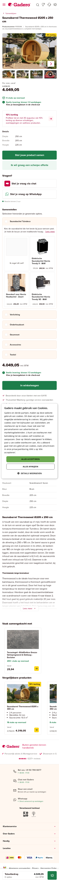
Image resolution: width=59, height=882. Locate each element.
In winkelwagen (29, 385)
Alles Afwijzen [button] (30, 466)
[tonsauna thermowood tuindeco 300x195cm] (36, 730)
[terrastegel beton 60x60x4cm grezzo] (36, 668)
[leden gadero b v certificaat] (4, 868)
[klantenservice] (49, 4)
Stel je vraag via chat (24, 183)
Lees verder (22, 452)
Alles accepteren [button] (30, 459)
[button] (37, 4)
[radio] (16, 253)
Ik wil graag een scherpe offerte (29, 165)
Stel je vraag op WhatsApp (26, 194)
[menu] (4, 4)
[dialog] (29, 440)
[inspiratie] (43, 4)
